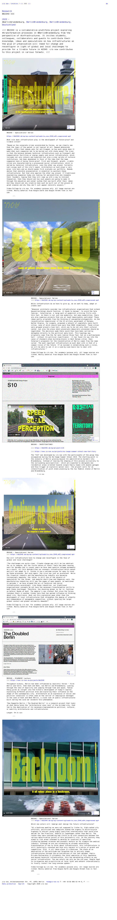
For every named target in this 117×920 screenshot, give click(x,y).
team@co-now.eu (52, 882)
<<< (22, 3)
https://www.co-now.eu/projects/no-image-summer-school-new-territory (65, 451)
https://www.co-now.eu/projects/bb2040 (27, 680)
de (107, 3)
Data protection (9, 884)
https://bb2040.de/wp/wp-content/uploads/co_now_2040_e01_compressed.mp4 (39, 136)
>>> (29, 3)
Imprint (21, 884)
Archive (14, 3)
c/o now (5, 3)
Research (7, 11)
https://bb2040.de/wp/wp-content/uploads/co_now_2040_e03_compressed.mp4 (67, 300)
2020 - (6, 19)
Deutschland (9, 25)
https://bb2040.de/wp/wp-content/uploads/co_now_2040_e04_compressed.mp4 (67, 820)
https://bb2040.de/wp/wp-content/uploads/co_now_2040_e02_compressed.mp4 (42, 554)
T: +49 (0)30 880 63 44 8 (71, 882)
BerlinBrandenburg (37, 22)
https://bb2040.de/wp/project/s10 (49, 448)
